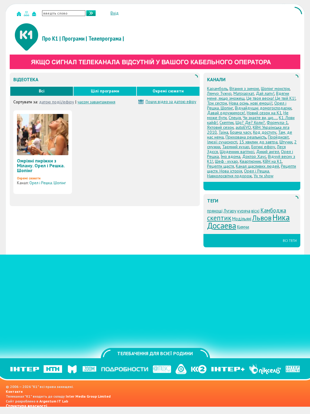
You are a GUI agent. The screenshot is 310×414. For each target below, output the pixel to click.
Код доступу (264, 132)
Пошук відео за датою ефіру (171, 101)
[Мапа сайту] (27, 15)
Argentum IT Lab (53, 401)
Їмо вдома (230, 156)
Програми (73, 38)
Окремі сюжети (168, 91)
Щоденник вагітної (237, 151)
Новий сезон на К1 (264, 112)
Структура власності (26, 406)
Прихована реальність (246, 137)
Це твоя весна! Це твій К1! (270, 98)
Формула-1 (277, 122)
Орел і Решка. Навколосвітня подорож (238, 173)
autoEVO (243, 127)
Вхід (114, 13)
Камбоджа (273, 210)
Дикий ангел (267, 151)
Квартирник (250, 161)
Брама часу (240, 132)
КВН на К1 (272, 161)
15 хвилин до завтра (258, 142)
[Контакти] (34, 15)
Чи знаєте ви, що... (260, 117)
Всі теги (290, 241)
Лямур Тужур (219, 93)
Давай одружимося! (226, 112)
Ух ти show (263, 176)
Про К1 (50, 38)
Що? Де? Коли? (250, 122)
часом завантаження (96, 102)
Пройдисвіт (278, 137)
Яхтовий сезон (220, 127)
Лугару (229, 211)
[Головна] (19, 15)
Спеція (235, 117)
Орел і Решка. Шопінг (47, 182)
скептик (219, 217)
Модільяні (241, 219)
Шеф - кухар (226, 161)
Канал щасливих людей (257, 166)
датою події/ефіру (56, 102)
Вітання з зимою (244, 88)
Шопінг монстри (275, 88)
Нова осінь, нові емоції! (250, 103)
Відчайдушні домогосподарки (263, 108)
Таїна (223, 132)
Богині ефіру (263, 146)
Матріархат (243, 93)
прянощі (215, 211)
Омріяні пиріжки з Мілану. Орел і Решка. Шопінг (40, 165)
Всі (42, 91)
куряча (243, 211)
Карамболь (217, 88)
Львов (262, 217)
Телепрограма (104, 38)
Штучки (285, 142)
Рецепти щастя (220, 166)
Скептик (226, 122)
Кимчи (243, 227)
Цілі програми (105, 91)
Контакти (14, 391)
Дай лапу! (265, 93)
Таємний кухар (235, 146)
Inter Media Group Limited (88, 396)
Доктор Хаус (254, 156)
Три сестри (217, 103)
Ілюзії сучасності (222, 142)
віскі (255, 211)
